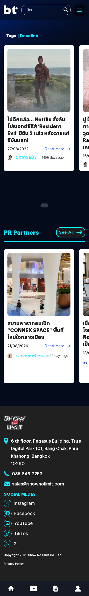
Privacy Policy (14, 563)
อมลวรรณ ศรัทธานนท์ (32, 355)
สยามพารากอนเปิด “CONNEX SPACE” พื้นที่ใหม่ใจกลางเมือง (35, 330)
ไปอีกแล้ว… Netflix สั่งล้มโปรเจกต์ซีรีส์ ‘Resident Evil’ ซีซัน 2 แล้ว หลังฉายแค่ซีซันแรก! (38, 129)
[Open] (79, 10)
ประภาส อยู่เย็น (27, 157)
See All (66, 232)
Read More (54, 149)
